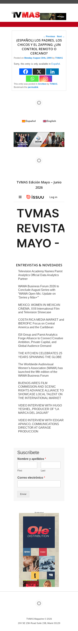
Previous (49, 36)
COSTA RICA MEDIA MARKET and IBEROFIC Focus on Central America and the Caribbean (41, 323)
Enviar (23, 494)
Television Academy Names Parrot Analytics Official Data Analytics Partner (40, 275)
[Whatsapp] (32, 78)
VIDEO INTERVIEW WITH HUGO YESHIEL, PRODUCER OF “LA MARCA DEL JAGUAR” (40, 409)
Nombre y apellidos (31, 458)
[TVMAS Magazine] (26, 15)
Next (61, 36)
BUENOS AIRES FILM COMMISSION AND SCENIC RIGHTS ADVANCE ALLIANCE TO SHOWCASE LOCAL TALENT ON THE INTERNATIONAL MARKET (41, 390)
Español (55, 63)
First (19, 470)
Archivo (42, 84)
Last (43, 470)
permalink (33, 87)
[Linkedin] (52, 71)
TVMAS (59, 58)
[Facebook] (25, 71)
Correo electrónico (31, 477)
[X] (39, 71)
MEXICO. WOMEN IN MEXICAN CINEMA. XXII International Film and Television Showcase (39, 308)
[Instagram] (45, 78)
